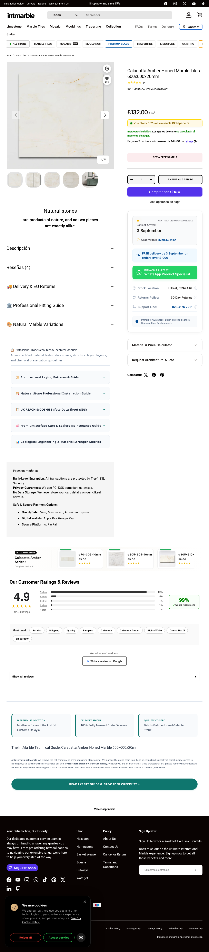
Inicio (9, 55)
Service (36, 630)
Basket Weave (86, 854)
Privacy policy (133, 928)
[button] (200, 14)
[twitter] (184, 3)
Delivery (31, 3)
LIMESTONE (167, 43)
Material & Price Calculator (152, 345)
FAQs (139, 27)
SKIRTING (188, 43)
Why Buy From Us (59, 3)
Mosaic (55, 26)
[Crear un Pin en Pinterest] (162, 375)
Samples (88, 630)
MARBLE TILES (43, 43)
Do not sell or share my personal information (179, 937)
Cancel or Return (114, 854)
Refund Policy (175, 928)
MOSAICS (68, 43)
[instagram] (175, 3)
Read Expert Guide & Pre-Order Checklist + (104, 784)
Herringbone (85, 847)
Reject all (25, 937)
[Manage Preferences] (81, 937)
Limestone (14, 26)
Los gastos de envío (164, 131)
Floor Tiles (21, 55)
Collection (113, 26)
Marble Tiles (36, 26)
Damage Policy (154, 928)
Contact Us (110, 847)
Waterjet (82, 878)
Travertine (93, 26)
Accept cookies (59, 937)
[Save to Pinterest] (107, 68)
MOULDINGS (93, 43)
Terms (152, 27)
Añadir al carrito (180, 179)
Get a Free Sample (165, 157)
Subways (83, 870)
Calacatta (106, 630)
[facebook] (165, 3)
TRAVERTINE (144, 43)
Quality (71, 630)
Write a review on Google (104, 661)
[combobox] (109, 15)
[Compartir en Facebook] (154, 375)
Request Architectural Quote (153, 360)
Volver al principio (104, 809)
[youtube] (194, 3)
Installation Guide (13, 3)
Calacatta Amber (130, 630)
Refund (42, 3)
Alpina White (154, 630)
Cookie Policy (113, 928)
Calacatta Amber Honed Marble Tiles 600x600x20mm (53, 55)
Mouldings (73, 26)
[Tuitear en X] (146, 375)
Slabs (11, 34)
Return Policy (195, 928)
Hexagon (83, 839)
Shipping (54, 630)
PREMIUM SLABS (118, 43)
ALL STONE (19, 43)
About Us (109, 839)
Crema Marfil (177, 630)
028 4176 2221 (182, 307)
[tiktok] (203, 3)
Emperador (22, 638)
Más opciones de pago (164, 202)
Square (81, 862)
